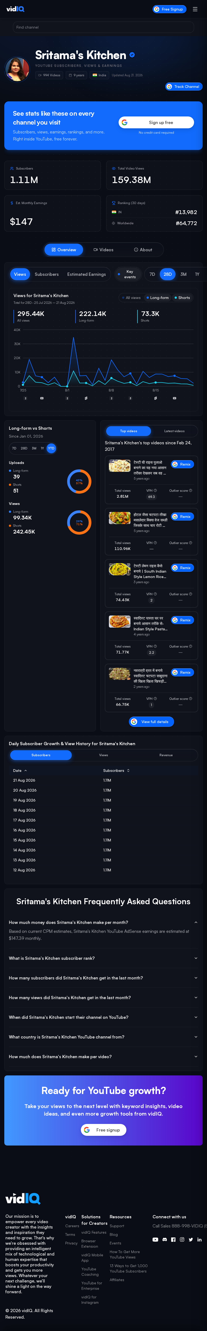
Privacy (71, 1243)
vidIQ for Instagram (90, 1300)
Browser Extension (89, 1244)
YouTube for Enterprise (91, 1286)
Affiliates (117, 1279)
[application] (103, 367)
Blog (114, 1234)
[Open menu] (195, 9)
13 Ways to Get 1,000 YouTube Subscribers (129, 1268)
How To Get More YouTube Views (125, 1254)
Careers (72, 1225)
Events (115, 1243)
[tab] (63, 250)
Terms (70, 1234)
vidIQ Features (93, 1232)
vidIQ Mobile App (92, 1258)
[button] (152, 274)
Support (117, 1225)
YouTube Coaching (90, 1272)
